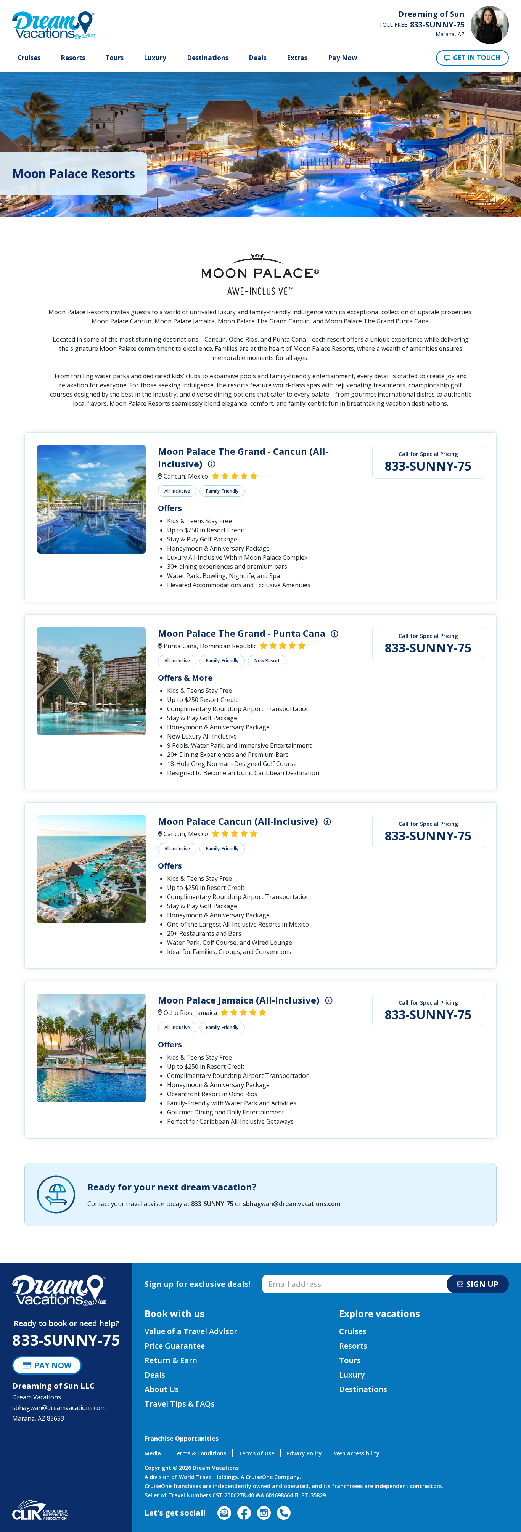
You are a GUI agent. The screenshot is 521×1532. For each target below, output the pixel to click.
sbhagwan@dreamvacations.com (291, 1204)
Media (153, 1453)
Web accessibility (356, 1453)
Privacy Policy (304, 1453)
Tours (114, 58)
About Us (162, 1389)
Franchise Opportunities (182, 1438)
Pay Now (342, 58)
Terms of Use (256, 1453)
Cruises (29, 58)
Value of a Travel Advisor (191, 1331)
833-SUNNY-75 (428, 466)
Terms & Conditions (199, 1453)
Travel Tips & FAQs (180, 1404)
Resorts (73, 58)
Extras (297, 58)
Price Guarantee (175, 1346)
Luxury (155, 58)
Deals (258, 58)
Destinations (207, 58)
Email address (282, 1277)
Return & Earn (171, 1360)
